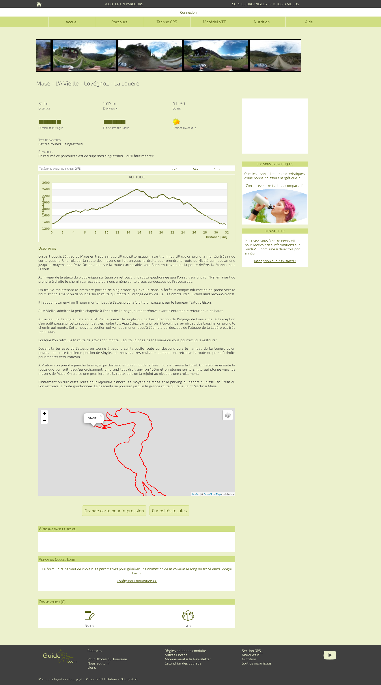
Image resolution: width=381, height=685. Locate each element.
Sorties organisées (257, 663)
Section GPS (251, 650)
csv (195, 168)
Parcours (119, 21)
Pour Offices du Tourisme (107, 659)
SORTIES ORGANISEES (249, 4)
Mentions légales (52, 679)
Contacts (95, 650)
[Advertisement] (275, 126)
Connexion (188, 12)
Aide (309, 21)
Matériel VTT (214, 21)
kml (217, 168)
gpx (174, 168)
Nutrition (262, 21)
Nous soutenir (99, 663)
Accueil (72, 21)
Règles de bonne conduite (185, 650)
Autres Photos (176, 655)
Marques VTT (252, 655)
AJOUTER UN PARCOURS (124, 4)
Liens (92, 667)
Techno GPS (167, 21)
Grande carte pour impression (114, 510)
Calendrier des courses (183, 663)
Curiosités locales (169, 510)
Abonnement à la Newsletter (188, 659)
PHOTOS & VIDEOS (284, 4)
